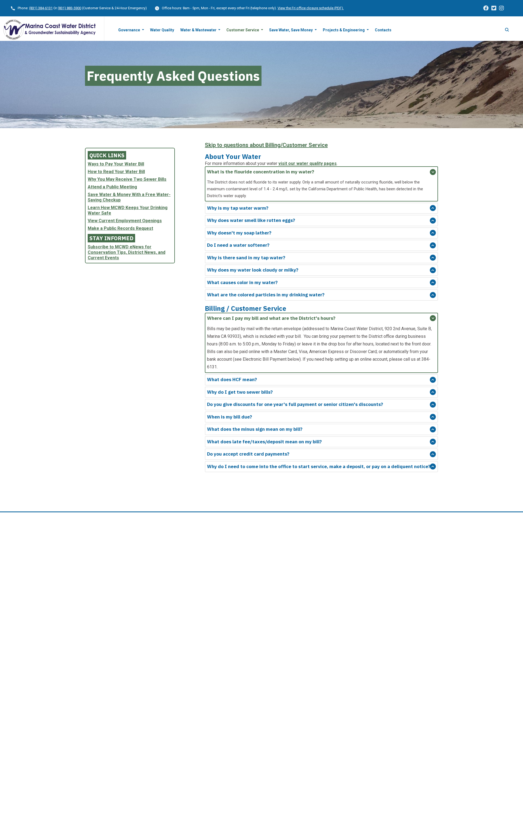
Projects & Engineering (344, 30)
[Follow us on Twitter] (493, 8)
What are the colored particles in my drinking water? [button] (265, 295)
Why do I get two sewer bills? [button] (240, 392)
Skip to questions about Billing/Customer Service (266, 145)
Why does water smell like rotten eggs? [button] (251, 220)
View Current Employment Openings (125, 220)
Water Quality (162, 30)
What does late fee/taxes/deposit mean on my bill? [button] (264, 442)
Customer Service (243, 30)
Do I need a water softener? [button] (238, 245)
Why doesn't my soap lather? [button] (239, 233)
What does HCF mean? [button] (232, 380)
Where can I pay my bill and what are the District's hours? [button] (271, 318)
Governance (129, 30)
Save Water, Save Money (291, 30)
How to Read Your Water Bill (116, 171)
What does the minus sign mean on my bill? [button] (254, 429)
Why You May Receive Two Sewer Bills (127, 179)
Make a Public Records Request (120, 228)
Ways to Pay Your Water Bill (116, 164)
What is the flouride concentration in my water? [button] (260, 172)
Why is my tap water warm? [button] (237, 208)
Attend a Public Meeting (112, 186)
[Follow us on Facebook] (486, 8)
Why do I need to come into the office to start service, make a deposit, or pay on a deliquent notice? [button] (318, 466)
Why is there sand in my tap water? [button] (246, 258)
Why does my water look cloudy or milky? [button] (252, 270)
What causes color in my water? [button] (242, 282)
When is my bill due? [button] (229, 417)
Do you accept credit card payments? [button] (248, 454)
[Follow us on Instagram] (501, 8)
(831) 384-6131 (41, 8)
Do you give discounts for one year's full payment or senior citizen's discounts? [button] (295, 404)
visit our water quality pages (307, 163)
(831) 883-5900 (69, 8)
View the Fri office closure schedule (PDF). (311, 8)
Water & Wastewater (198, 30)
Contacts (383, 30)
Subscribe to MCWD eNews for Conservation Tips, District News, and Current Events (126, 252)
